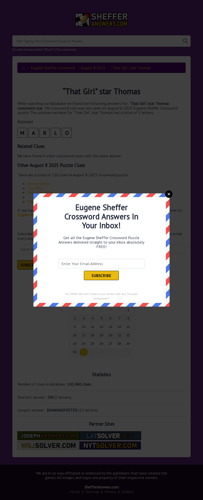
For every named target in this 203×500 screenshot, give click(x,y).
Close (169, 194)
